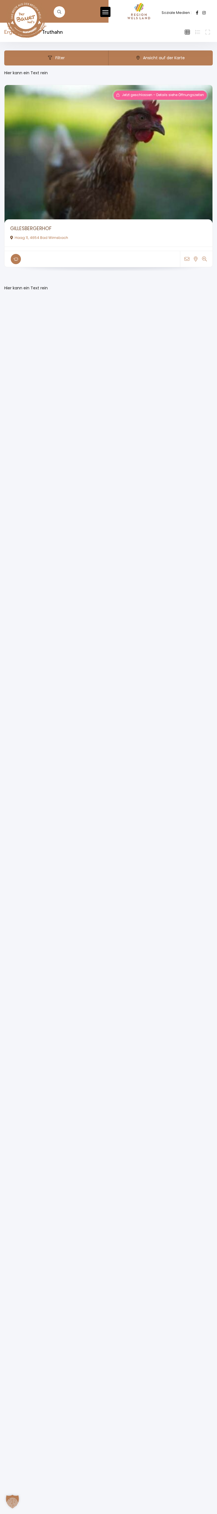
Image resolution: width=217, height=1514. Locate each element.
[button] (12, 1501)
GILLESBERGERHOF (30, 228)
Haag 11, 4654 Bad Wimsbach (41, 237)
